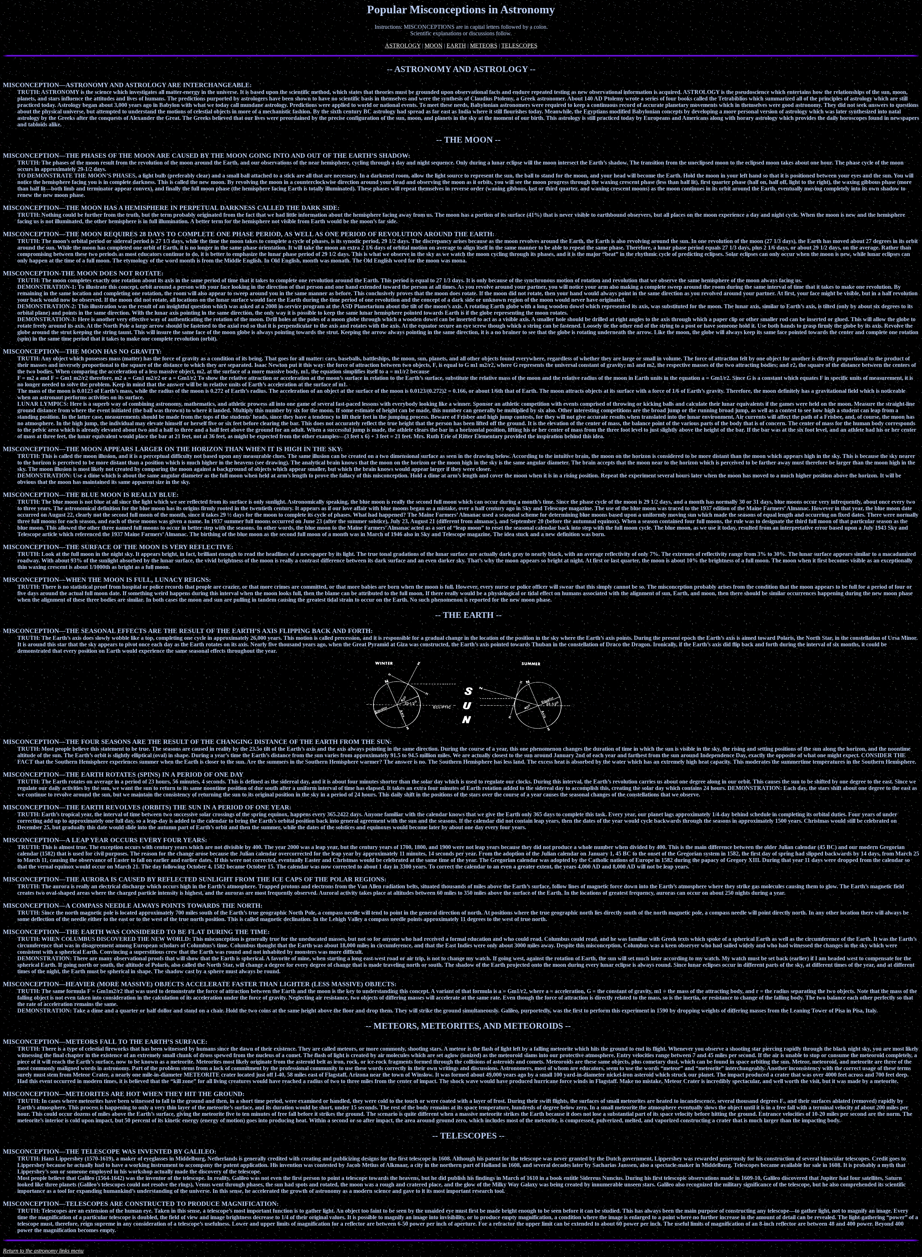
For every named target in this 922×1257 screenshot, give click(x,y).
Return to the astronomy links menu (43, 1251)
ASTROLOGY (403, 45)
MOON (434, 45)
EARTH (456, 45)
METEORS (483, 45)
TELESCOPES (519, 45)
